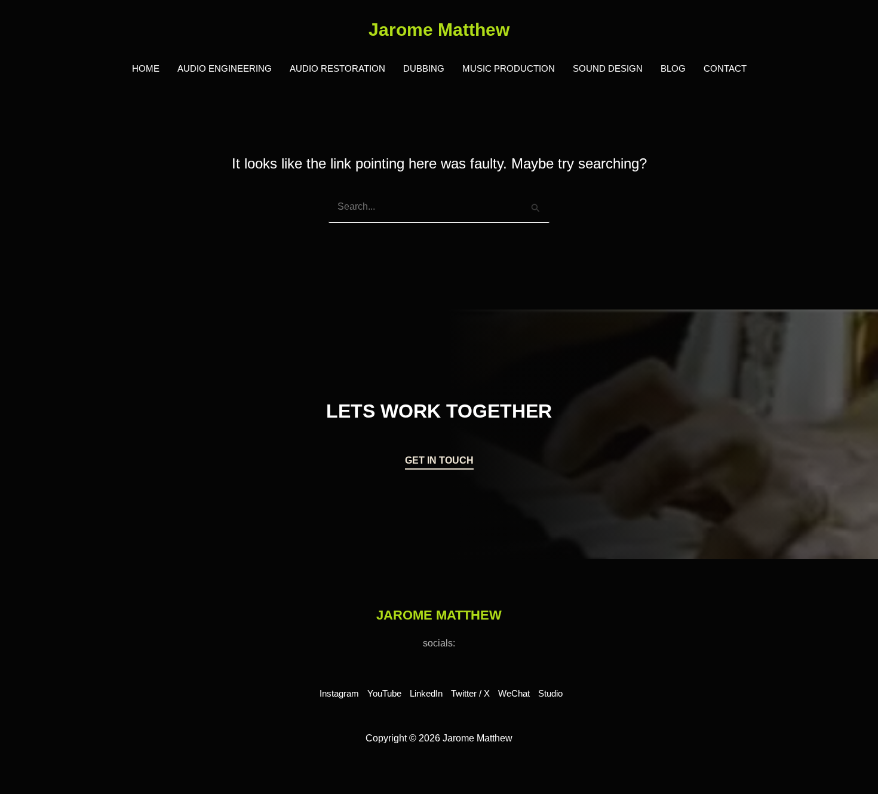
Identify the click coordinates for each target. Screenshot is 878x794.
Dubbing (423, 68)
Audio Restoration (337, 68)
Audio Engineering (224, 68)
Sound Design (608, 68)
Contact (725, 68)
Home (145, 68)
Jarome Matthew (439, 29)
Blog (673, 68)
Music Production (508, 68)
